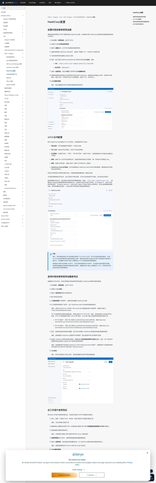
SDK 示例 (7, 181)
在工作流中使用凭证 (138, 24)
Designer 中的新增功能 (9, 19)
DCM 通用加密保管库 (12, 60)
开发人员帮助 (4, 226)
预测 (6, 140)
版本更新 (5, 212)
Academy (42, 2)
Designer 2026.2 (5, 15)
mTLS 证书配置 (137, 19)
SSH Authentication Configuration (14, 50)
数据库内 (7, 119)
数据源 (5, 195)
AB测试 (6, 143)
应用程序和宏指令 (8, 33)
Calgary (7, 171)
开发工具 (7, 174)
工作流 (5, 29)
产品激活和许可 (5, 222)
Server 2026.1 (5, 216)
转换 (6, 115)
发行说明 (3, 12)
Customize (90, 475)
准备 (6, 105)
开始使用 (5, 26)
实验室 (6, 178)
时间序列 (7, 146)
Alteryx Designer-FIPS (9, 205)
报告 (6, 122)
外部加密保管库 (10, 57)
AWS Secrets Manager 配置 (14, 64)
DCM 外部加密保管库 (79, 17)
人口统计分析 (8, 164)
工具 (4, 36)
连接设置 (5, 202)
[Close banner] (147, 452)
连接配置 (7, 46)
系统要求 (5, 22)
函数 (4, 191)
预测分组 (7, 150)
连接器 (6, 157)
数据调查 (7, 136)
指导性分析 (7, 153)
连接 (6, 108)
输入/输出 (7, 102)
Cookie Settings (77, 469)
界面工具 (7, 133)
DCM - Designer (9, 53)
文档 (6, 126)
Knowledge (32, 2)
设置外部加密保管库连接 (139, 16)
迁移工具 (8, 77)
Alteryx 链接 (9, 81)
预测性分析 (7, 91)
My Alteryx (58, 2)
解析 (6, 112)
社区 (50, 2)
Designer (55, 17)
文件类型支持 (6, 198)
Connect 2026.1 (5, 219)
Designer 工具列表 (10, 40)
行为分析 (7, 167)
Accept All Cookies (64, 475)
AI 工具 (6, 98)
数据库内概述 (8, 88)
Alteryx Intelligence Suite (11, 95)
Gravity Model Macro (10, 188)
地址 (6, 160)
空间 (6, 129)
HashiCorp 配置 (10, 71)
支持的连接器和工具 (11, 74)
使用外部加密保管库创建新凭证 (141, 21)
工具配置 (7, 43)
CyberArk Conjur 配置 (12, 67)
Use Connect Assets (9, 209)
